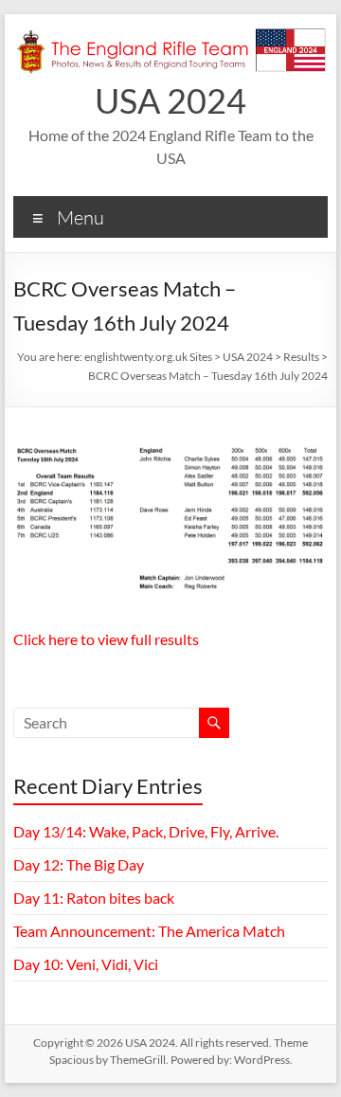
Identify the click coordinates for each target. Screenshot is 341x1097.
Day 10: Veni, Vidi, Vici (85, 964)
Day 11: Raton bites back (93, 898)
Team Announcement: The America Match (149, 931)
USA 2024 (170, 100)
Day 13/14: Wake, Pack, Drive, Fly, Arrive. (145, 831)
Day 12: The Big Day (78, 864)
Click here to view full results (106, 639)
